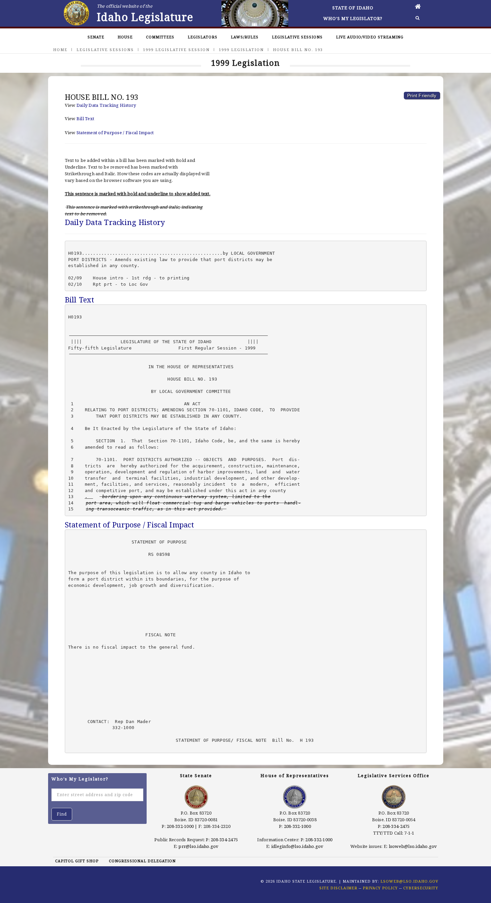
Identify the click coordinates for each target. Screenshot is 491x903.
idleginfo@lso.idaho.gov (297, 846)
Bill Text (85, 119)
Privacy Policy (380, 887)
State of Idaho (352, 8)
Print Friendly (422, 95)
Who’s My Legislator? (352, 18)
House (125, 36)
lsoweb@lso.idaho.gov (413, 846)
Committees (160, 36)
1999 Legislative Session (176, 49)
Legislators (202, 36)
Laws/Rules (245, 36)
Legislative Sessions (297, 36)
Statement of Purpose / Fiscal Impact (115, 133)
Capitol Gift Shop (77, 860)
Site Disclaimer (338, 887)
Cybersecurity (420, 887)
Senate (96, 36)
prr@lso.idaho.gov (198, 846)
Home (60, 49)
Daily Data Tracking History (106, 105)
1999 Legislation (241, 49)
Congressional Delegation (142, 860)
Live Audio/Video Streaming (369, 36)
